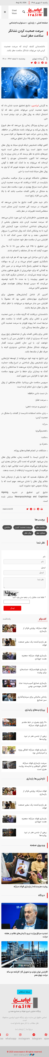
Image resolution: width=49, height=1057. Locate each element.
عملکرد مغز (40, 533)
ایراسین (37, 12)
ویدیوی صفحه (37, 845)
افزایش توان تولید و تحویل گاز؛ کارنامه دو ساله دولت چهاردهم (27, 973)
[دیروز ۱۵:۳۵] (24, 868)
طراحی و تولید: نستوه (21, 1054)
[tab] (43, 619)
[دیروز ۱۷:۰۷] (9, 628)
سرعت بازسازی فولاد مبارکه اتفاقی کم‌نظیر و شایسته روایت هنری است (33, 766)
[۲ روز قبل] (9, 750)
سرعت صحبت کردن (23, 527)
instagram (24, 1039)
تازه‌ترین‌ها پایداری (35, 779)
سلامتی (7, 527)
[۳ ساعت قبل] (24, 916)
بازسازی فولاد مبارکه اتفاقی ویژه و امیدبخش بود (32, 751)
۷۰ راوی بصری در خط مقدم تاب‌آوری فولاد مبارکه (34, 724)
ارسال (12, 608)
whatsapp (10, 1039)
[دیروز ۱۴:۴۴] (9, 656)
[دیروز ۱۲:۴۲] (9, 669)
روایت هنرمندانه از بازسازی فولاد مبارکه (31, 886)
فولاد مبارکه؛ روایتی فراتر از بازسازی (35, 630)
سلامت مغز (40, 527)
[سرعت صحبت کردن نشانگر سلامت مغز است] (24, 82)
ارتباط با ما (19, 1029)
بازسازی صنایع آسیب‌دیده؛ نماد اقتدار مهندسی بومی (33, 685)
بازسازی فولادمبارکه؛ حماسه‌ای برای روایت (33, 671)
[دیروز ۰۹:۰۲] (9, 683)
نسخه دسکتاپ (24, 992)
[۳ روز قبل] (9, 697)
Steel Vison (14, 12)
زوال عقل (27, 533)
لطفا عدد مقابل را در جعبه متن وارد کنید (29, 597)
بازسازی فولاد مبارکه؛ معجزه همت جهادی (34, 657)
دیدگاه (41, 895)
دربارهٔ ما (29, 1029)
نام (44, 556)
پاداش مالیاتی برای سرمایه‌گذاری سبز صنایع (32, 698)
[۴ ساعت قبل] (24, 954)
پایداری (31, 23)
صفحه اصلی (42, 23)
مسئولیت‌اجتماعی (17, 23)
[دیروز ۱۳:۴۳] (9, 736)
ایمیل (43, 567)
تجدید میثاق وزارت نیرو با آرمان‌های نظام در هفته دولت (26, 935)
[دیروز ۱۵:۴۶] (9, 642)
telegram (37, 1039)
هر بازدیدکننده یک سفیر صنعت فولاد (32, 643)
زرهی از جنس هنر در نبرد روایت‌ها (35, 738)
